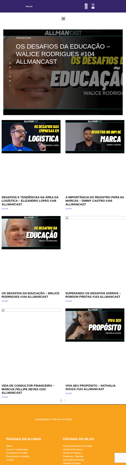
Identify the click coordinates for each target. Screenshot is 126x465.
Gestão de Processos (73, 449)
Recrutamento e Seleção (17, 456)
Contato (9, 459)
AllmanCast (23, 38)
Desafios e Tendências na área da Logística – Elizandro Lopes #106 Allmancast (30, 201)
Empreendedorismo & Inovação (77, 446)
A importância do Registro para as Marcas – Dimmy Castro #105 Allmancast (94, 201)
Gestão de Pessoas (72, 452)
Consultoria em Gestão (16, 452)
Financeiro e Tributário (73, 456)
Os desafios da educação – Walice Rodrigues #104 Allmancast (30, 295)
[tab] (10, 63)
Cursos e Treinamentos (17, 449)
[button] (63, 18)
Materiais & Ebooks (72, 463)
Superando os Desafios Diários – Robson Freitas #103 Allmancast (93, 295)
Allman (9, 446)
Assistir (5, 208)
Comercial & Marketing (73, 459)
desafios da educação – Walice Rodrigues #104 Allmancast (63, 54)
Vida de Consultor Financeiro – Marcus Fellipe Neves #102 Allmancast (28, 389)
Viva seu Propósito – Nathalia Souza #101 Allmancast (90, 387)
